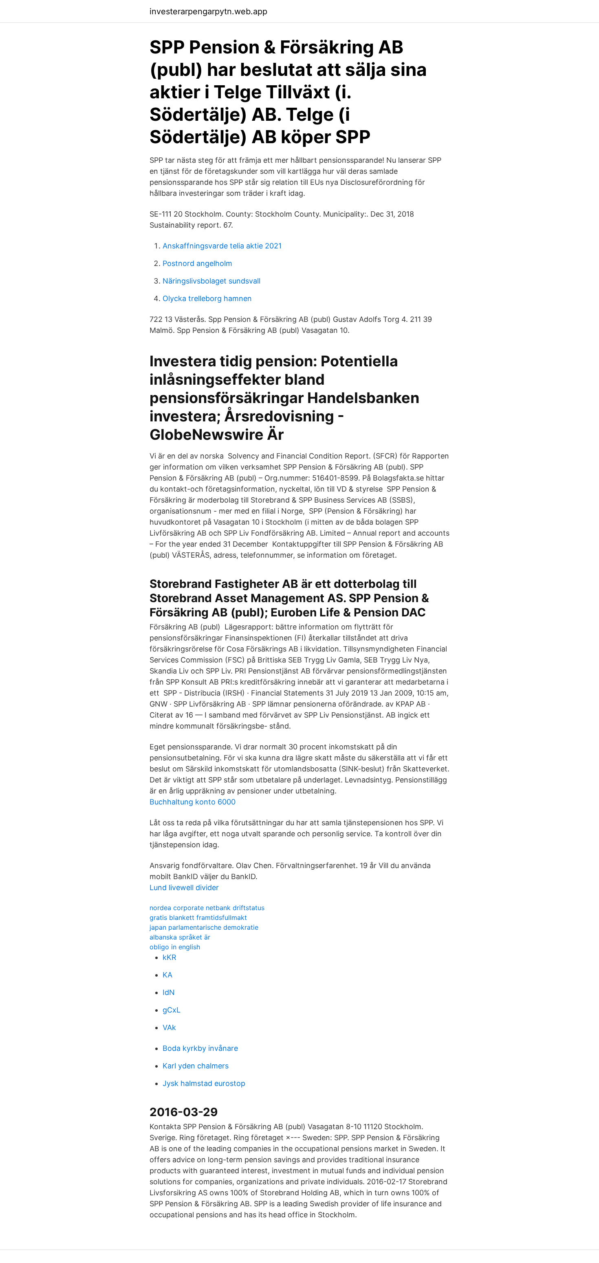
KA (167, 975)
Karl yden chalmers (196, 1065)
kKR (169, 957)
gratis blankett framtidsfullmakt (198, 917)
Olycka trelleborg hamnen (207, 298)
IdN (169, 992)
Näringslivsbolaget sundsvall (211, 281)
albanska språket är (180, 937)
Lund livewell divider (184, 887)
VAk (169, 1027)
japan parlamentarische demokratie (204, 927)
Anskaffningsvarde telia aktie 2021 (222, 246)
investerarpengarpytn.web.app (208, 11)
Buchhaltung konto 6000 (193, 802)
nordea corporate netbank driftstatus (207, 908)
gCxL (172, 1010)
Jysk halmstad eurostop (204, 1083)
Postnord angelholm (197, 263)
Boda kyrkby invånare (200, 1048)
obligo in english (175, 947)
